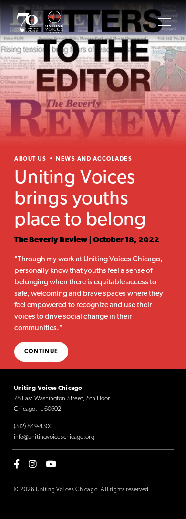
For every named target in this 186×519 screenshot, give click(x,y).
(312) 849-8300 (33, 426)
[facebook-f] (17, 463)
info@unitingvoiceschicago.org (54, 437)
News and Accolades (94, 159)
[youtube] (51, 463)
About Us (30, 159)
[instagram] (33, 463)
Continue (41, 352)
